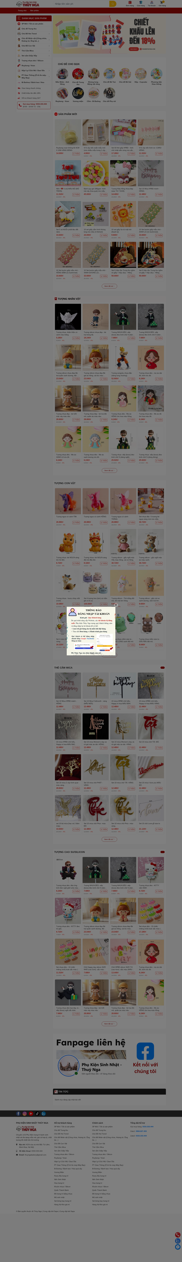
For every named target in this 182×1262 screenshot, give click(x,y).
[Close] (116, 605)
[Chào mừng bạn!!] (91, 631)
